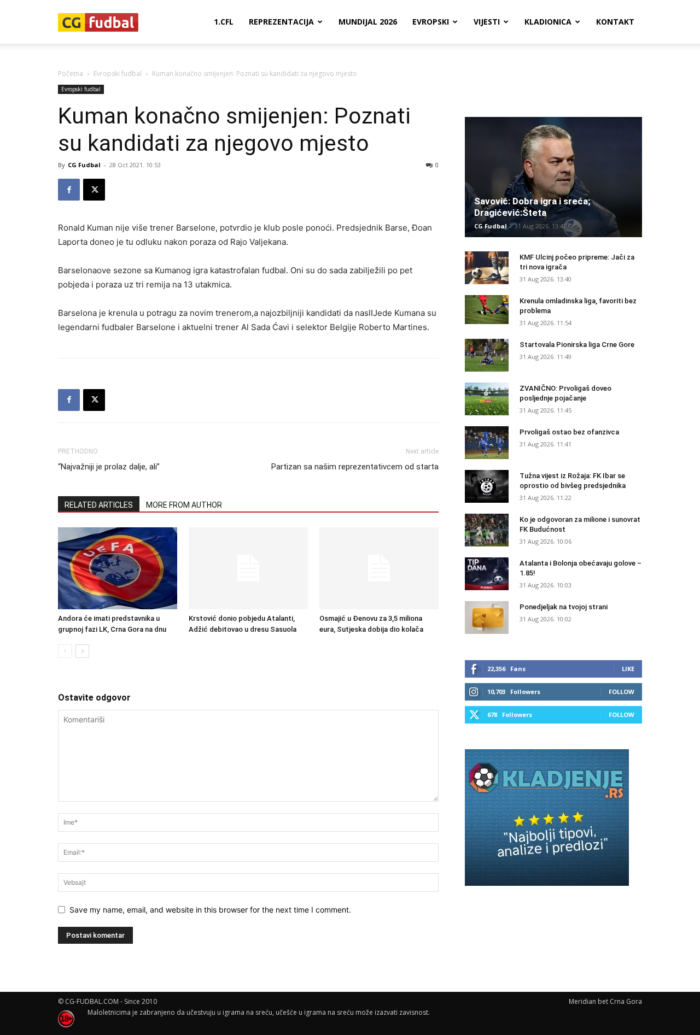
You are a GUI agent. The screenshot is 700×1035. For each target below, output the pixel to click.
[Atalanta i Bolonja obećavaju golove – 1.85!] (487, 573)
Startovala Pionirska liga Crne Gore (577, 344)
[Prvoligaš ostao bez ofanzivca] (487, 442)
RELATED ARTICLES (99, 505)
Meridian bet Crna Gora (605, 1001)
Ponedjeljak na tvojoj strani (564, 607)
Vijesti (487, 21)
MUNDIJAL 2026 (368, 21)
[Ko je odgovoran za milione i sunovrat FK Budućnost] (487, 530)
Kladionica (547, 21)
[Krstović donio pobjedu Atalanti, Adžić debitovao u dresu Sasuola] (248, 568)
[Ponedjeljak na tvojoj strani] (487, 617)
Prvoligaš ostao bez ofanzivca (569, 432)
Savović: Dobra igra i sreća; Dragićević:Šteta (532, 207)
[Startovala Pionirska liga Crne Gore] (487, 355)
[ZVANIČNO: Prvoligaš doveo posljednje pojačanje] (487, 399)
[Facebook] (69, 190)
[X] (94, 190)
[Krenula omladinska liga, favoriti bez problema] (487, 309)
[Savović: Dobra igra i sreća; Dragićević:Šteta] (553, 177)
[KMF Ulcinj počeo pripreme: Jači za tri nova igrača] (487, 267)
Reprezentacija (281, 21)
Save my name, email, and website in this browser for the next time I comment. (210, 909)
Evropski (430, 21)
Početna (70, 73)
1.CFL (224, 21)
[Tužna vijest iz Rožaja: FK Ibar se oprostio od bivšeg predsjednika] (487, 486)
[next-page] (82, 651)
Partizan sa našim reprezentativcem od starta (355, 467)
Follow (621, 691)
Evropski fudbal (118, 73)
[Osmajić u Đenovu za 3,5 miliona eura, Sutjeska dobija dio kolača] (379, 568)
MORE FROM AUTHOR (184, 505)
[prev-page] (65, 651)
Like (628, 668)
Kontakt (615, 21)
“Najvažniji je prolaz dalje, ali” (109, 467)
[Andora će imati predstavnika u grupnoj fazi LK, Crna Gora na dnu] (117, 568)
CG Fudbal (84, 165)
